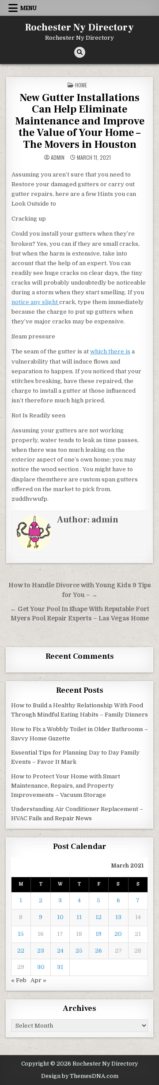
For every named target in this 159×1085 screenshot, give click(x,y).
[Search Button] (79, 52)
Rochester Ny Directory (79, 27)
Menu (28, 7)
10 (60, 917)
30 (41, 967)
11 (79, 917)
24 (60, 950)
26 (98, 950)
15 (21, 934)
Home (81, 85)
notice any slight (35, 302)
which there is (110, 351)
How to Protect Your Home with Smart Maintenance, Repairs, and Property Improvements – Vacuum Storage (65, 785)
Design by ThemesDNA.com (79, 1076)
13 (118, 917)
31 (60, 967)
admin (57, 157)
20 (118, 934)
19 (98, 934)
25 (79, 950)
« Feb (18, 980)
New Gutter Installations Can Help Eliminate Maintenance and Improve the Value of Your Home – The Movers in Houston (79, 121)
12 (98, 917)
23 (40, 950)
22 (20, 950)
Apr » (38, 980)
